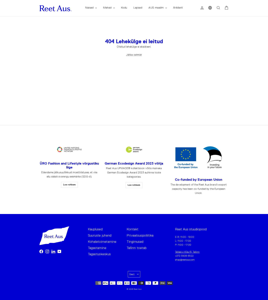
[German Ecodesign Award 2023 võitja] (134, 149)
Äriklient (178, 7)
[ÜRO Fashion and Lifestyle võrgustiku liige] (69, 149)
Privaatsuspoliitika (140, 235)
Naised (89, 7)
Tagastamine (97, 248)
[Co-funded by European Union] (199, 158)
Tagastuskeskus (99, 254)
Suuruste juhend (100, 235)
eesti (132, 274)
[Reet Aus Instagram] (47, 251)
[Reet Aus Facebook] (41, 251)
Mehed (107, 7)
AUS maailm (156, 7)
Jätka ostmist (134, 54)
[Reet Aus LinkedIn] (53, 251)
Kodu (124, 7)
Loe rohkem (69, 184)
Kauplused (95, 229)
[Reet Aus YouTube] (59, 251)
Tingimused (135, 242)
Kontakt (132, 229)
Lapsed (137, 7)
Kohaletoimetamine (102, 242)
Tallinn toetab (137, 248)
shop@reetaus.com (185, 259)
